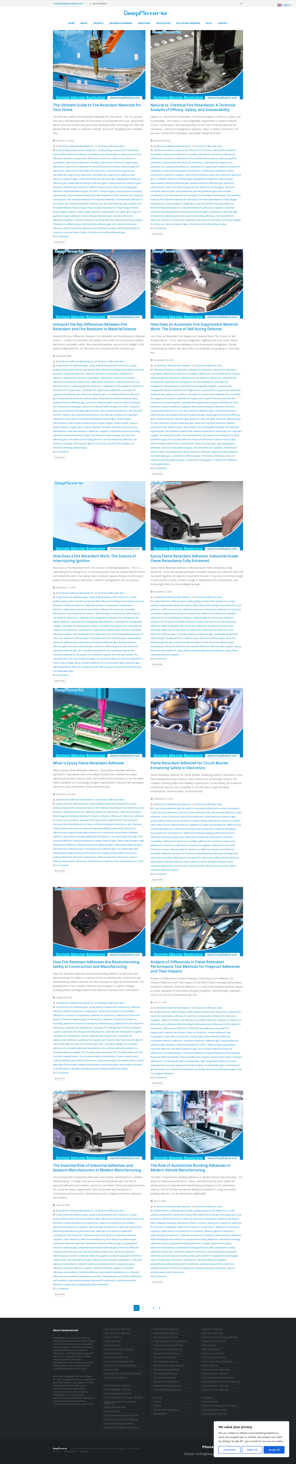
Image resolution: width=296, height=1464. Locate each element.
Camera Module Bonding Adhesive (219, 1337)
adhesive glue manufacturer (103, 1227)
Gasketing (207, 1397)
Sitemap (84, 1451)
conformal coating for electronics (110, 824)
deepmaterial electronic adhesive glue (213, 179)
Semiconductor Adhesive (215, 1373)
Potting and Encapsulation (166, 1409)
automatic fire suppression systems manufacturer (207, 402)
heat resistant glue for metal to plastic (117, 1060)
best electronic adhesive (93, 1231)
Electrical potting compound (222, 1251)
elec (130, 824)
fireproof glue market (127, 207)
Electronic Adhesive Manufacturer (76, 146)
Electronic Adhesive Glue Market (181, 646)
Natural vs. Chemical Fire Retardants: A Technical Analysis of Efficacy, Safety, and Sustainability (193, 107)
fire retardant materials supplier (120, 203)
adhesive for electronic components (119, 162)
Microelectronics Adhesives (216, 1369)
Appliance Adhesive (212, 1329)
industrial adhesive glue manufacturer (111, 1259)
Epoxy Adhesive (112, 1345)
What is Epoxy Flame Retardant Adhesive (88, 763)
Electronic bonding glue (125, 187)
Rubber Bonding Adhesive (166, 1353)
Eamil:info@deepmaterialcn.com (69, 3)
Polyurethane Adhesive (116, 1357)
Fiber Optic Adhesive (212, 1333)
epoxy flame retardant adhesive (167, 861)
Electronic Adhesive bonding (180, 1044)
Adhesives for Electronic (215, 630)
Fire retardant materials (103, 199)
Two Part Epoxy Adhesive (117, 1333)
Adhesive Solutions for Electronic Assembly (183, 1020)
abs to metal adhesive (223, 812)
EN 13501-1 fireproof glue (102, 191)
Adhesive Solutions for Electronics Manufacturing (211, 621)
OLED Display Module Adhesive (218, 1377)
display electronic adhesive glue (124, 183)
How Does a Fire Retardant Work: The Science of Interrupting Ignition (94, 558)
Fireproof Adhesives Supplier (195, 1057)
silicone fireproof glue (75, 232)
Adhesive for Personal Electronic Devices (99, 166)
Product (99, 23)
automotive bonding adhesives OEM (195, 1247)
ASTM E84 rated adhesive (201, 1028)
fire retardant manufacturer (212, 195)
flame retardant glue (205, 443)
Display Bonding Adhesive (166, 1369)
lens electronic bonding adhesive (197, 215)
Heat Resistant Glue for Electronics (79, 1060)
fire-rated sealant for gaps (82, 658)
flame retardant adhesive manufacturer (209, 865)
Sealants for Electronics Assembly (187, 1069)
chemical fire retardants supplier (167, 174)
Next (159, 1308)
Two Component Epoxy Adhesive (121, 1419)
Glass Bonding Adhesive (165, 1337)
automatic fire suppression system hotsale (198, 398)
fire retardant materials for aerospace (179, 199)
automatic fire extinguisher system (80, 625)
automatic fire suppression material (111, 174)
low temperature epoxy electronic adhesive (188, 451)
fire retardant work (192, 435)
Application (163, 23)
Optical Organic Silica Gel (214, 1413)
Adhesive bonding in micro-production (194, 828)
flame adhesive (192, 861)
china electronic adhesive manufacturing (84, 1239)
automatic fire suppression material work (209, 394)
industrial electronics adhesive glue (95, 844)
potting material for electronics (113, 857)
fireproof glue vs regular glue (116, 211)
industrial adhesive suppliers (208, 447)
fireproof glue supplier (64, 211)
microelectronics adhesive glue (101, 848)
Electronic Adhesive (188, 23)
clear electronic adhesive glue (91, 394)
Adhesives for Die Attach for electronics (85, 170)
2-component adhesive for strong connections (215, 808)
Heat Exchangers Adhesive (118, 1389)
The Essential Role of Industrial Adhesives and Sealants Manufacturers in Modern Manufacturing (97, 1167)
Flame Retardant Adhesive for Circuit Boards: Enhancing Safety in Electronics (190, 765)
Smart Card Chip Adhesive (215, 1389)
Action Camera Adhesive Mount (172, 824)
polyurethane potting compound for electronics (77, 853)
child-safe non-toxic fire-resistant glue (79, 1044)
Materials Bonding (121, 23)
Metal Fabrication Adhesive (118, 1393)
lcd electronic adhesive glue (67, 224)
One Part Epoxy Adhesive (117, 1329)
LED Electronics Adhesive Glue (68, 848)
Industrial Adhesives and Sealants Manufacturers (103, 1272)
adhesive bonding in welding (198, 833)
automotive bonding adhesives (202, 1239)
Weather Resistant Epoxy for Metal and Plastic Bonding (99, 1068)
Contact (223, 23)
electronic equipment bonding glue (220, 1255)
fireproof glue (79, 207)
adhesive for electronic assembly (83, 162)
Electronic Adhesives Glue (111, 146)
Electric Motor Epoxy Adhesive (217, 1361)
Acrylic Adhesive (112, 1341)
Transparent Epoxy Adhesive (119, 1423)
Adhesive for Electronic (99, 158)
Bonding (157, 1397)
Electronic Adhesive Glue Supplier (216, 646)
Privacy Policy (70, 1451)
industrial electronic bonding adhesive (94, 220)
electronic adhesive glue (65, 187)
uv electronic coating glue (199, 460)
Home (71, 23)
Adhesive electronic (131, 154)
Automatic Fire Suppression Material (122, 1373)
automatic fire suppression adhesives (72, 174)
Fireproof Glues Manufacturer (97, 215)
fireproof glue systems (88, 211)
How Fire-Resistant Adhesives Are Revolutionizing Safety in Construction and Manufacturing (96, 964)
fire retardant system (171, 435)
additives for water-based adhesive (207, 824)
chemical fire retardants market (218, 170)
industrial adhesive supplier (77, 1268)
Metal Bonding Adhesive (165, 1333)
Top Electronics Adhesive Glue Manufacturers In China (115, 861)
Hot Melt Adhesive (113, 1353)
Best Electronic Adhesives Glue (84, 1235)
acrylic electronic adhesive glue (72, 365)
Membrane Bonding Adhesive (168, 1365)
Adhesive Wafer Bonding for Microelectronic (173, 625)
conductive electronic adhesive (166, 1040)
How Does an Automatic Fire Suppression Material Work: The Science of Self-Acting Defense (194, 326)
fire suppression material (216, 435)
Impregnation (160, 1413)
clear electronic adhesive (217, 1036)
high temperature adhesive (67, 666)
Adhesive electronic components (70, 158)
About (84, 23)
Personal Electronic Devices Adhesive (123, 1397)
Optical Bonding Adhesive (166, 1381)
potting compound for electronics (119, 853)
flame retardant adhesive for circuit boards (172, 443)
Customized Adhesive (115, 1377)
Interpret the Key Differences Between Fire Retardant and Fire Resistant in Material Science (94, 326)
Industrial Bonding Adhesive (167, 1349)
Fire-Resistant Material (210, 199)
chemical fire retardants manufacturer (181, 170)
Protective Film (111, 1369)
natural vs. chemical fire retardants (178, 220)
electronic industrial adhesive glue (70, 191)
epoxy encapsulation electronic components (91, 832)
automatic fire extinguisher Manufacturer (83, 1031)
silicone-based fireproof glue (221, 1069)
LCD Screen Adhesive (213, 1353)
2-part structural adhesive (164, 812)
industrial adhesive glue (79, 1259)
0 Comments (62, 236)
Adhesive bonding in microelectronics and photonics (93, 154)
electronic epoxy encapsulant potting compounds (98, 828)
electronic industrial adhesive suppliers (215, 423)
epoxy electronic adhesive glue (166, 427)
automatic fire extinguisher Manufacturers (92, 621)
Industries (144, 23)
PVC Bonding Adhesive (164, 1357)
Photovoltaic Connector (78, 1454)
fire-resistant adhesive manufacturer (82, 1048)
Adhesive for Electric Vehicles (94, 816)
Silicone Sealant (210, 1401)
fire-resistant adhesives (126, 1052)
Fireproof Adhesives (193, 1052)
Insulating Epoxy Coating (214, 1409)
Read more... (60, 242)
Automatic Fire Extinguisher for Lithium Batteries (189, 382)
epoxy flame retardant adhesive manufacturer (200, 650)
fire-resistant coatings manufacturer (97, 1056)
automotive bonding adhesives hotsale (189, 1243)
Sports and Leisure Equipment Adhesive (119, 1402)
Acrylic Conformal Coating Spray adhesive (182, 816)
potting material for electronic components (74, 857)
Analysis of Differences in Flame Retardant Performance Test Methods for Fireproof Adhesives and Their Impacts (195, 966)
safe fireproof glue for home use (90, 443)
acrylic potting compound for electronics (76, 150)
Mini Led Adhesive (211, 1349)
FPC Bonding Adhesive (164, 1377)
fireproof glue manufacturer (101, 207)
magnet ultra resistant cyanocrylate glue (98, 1064)
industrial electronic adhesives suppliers (203, 207)
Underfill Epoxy (112, 1411)
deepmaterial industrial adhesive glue (87, 183)
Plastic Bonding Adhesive (166, 1329)
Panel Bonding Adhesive (165, 1361)
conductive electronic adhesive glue (97, 179)
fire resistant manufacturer (82, 195)
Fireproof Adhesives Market (165, 1057)
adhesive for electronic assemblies (82, 377)
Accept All (274, 1449)
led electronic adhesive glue (96, 224)
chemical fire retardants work (199, 174)
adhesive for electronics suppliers (218, 613)
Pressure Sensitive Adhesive (119, 1349)
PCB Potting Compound (214, 1357)
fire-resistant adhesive (179, 439)
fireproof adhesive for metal (206, 439)
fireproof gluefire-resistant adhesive (214, 203)
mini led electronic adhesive (77, 228)
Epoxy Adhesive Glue (115, 1407)
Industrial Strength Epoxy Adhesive (122, 1427)
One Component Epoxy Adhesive (121, 1415)
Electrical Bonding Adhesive (167, 1389)
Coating (157, 1405)
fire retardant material (79, 199)
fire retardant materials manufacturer (84, 203)
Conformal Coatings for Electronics (219, 1405)
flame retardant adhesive (213, 861)
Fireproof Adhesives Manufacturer (222, 1052)
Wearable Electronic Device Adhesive (221, 1381)
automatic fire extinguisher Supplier (198, 386)
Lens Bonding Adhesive (165, 1373)
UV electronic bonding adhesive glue (106, 232)
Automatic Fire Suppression (121, 170)
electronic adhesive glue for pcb (95, 187)
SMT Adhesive (209, 1345)
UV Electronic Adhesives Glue (216, 455)
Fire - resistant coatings (111, 1044)
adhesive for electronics (65, 166)
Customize (229, 1449)
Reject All (252, 1449)
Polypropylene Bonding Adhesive (170, 1341)
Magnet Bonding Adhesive (166, 1385)
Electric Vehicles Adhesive (117, 1385)
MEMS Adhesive (210, 1365)
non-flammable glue (161, 455)
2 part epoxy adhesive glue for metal (172, 808)
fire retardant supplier (99, 654)
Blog (209, 23)
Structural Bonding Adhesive (118, 1361)
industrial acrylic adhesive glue (176, 447)
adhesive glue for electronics (87, 386)
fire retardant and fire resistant (112, 195)
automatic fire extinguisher (93, 617)
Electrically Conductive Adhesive (120, 1365)
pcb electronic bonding (104, 228)
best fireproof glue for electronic (190, 1032)
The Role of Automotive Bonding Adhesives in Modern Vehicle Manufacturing (190, 1167)
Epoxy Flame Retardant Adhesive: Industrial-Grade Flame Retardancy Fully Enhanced (194, 558)
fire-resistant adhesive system (97, 1052)
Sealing (157, 1401)
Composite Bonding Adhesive (168, 1345)
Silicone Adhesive (113, 1337)
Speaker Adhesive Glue (214, 1341)
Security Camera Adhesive (215, 1385)
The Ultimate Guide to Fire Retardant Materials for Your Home (97, 107)
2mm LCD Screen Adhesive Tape (194, 812)
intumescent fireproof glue (129, 220)
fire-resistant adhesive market (117, 1048)
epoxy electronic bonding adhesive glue (196, 191)
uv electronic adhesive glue (186, 455)
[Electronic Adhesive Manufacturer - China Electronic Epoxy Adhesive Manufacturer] (145, 13)
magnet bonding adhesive (224, 451)
